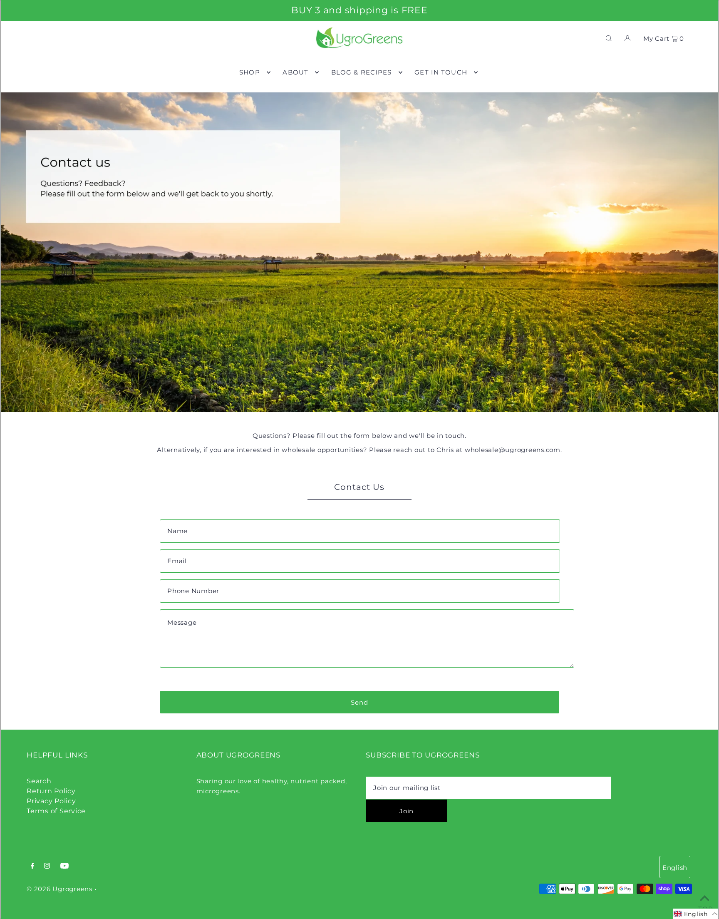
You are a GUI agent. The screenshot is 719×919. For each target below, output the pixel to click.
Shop (249, 72)
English (674, 868)
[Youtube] (64, 867)
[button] (696, 914)
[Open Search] (608, 38)
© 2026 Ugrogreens (60, 889)
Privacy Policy (51, 801)
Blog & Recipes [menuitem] (361, 72)
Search (39, 781)
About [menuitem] (295, 72)
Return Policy (51, 791)
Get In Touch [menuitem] (440, 72)
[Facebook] (32, 867)
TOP (704, 908)
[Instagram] (47, 867)
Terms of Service (56, 811)
